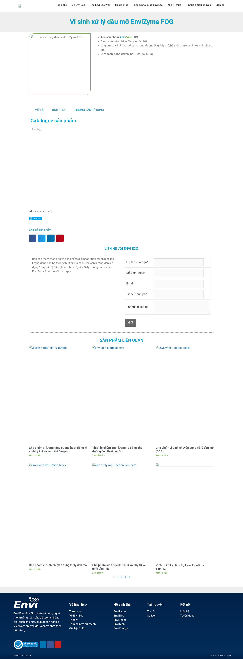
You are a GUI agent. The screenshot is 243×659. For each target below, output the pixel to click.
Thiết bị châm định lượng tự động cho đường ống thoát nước (117, 449)
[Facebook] (50, 644)
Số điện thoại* (135, 272)
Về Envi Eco (78, 4)
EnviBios (119, 615)
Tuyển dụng (187, 615)
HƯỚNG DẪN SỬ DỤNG (89, 110)
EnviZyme (120, 611)
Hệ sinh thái (122, 4)
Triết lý (73, 619)
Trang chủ (61, 4)
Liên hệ (220, 4)
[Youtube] (58, 644)
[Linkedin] (43, 644)
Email (129, 283)
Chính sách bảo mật (220, 656)
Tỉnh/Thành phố (136, 294)
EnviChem (120, 619)
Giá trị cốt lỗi (77, 628)
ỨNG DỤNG (59, 110)
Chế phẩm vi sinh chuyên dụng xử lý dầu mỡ (58, 565)
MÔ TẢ (39, 110)
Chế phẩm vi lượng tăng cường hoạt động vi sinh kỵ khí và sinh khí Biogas (58, 449)
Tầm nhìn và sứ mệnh (82, 624)
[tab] (39, 110)
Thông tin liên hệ (137, 306)
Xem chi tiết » (35, 455)
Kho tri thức (174, 4)
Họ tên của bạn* (137, 262)
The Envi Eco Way (100, 4)
